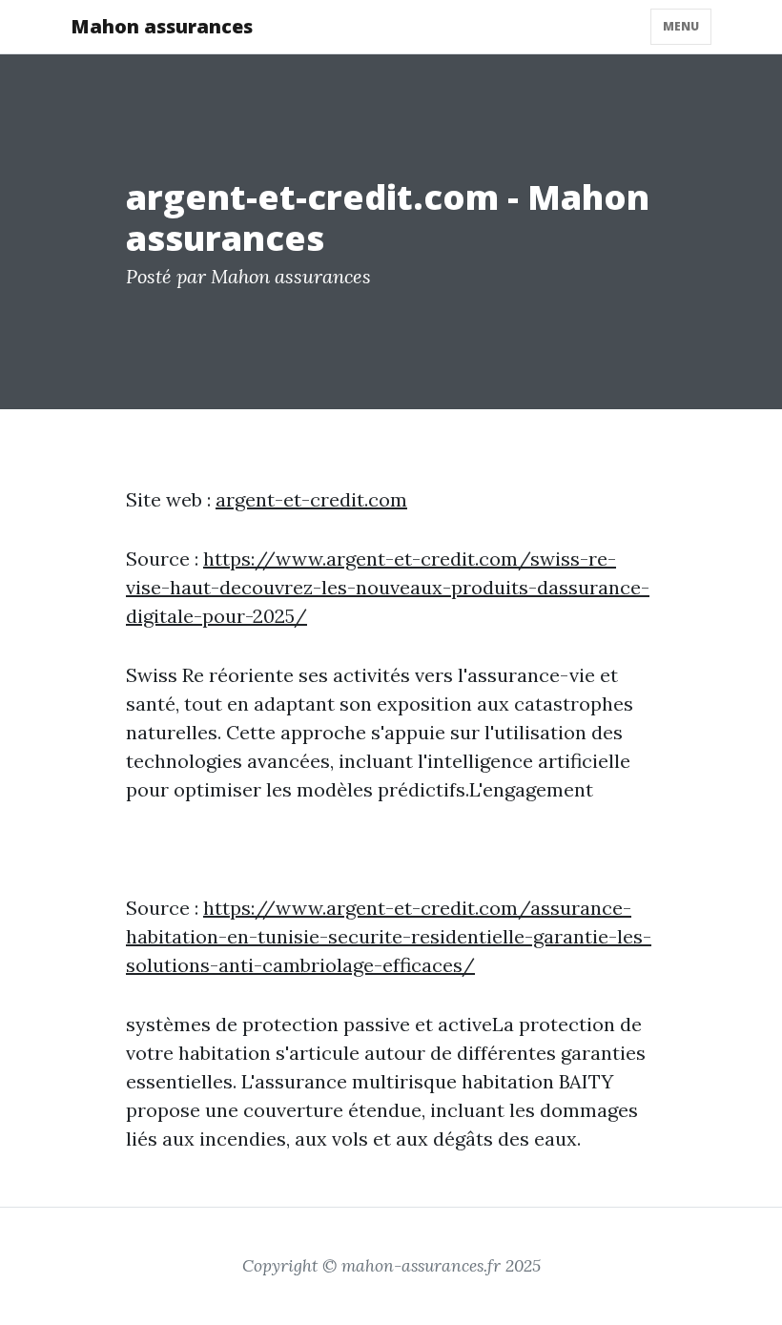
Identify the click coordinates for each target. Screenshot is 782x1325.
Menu (681, 26)
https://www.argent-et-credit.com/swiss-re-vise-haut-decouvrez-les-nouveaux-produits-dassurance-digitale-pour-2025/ (387, 587)
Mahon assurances (162, 26)
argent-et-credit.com (311, 499)
